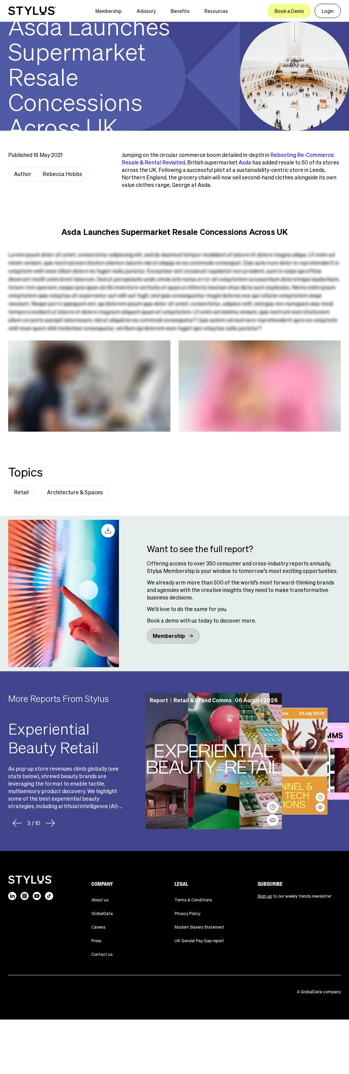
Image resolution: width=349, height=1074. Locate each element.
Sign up (265, 896)
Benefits (180, 11)
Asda (245, 162)
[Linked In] (12, 896)
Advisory (146, 11)
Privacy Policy (187, 913)
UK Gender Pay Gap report (199, 940)
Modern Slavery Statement (199, 927)
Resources (216, 11)
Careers (98, 927)
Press (96, 940)
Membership (108, 11)
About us (99, 899)
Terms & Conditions (193, 899)
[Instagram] (24, 896)
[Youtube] (37, 896)
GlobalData (102, 913)
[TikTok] (49, 896)
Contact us (101, 954)
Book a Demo (289, 11)
